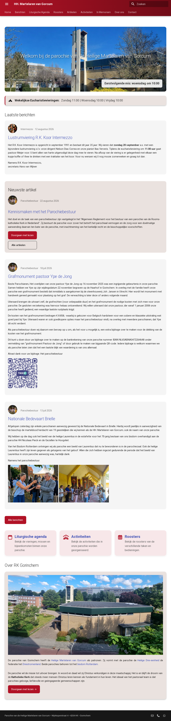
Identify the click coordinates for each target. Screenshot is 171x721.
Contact (132, 12)
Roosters (58, 12)
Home (8, 12)
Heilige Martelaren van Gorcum (68, 660)
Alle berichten (15, 519)
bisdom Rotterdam (87, 664)
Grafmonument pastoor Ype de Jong (40, 276)
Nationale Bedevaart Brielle (31, 418)
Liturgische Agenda (39, 12)
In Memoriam (104, 12)
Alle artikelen (18, 245)
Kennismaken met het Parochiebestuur (42, 211)
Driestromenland (32, 664)
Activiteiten (87, 12)
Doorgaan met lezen (22, 235)
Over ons (119, 12)
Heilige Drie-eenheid (148, 660)
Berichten (20, 12)
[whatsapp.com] (164, 715)
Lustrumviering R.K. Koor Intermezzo (40, 137)
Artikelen (72, 12)
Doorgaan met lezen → (24, 689)
